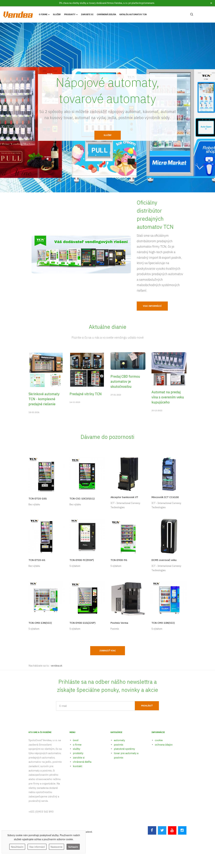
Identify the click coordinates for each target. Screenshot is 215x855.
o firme (77, 744)
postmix (118, 744)
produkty (78, 753)
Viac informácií (152, 306)
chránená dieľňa (82, 761)
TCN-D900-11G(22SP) (83, 622)
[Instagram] (182, 830)
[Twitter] (162, 830)
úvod (75, 740)
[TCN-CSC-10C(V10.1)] (87, 474)
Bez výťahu (34, 504)
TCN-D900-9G (119, 560)
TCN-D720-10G (38, 498)
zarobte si (78, 757)
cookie (159, 740)
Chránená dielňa (106, 14)
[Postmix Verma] (128, 598)
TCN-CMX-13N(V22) (40, 622)
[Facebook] (152, 830)
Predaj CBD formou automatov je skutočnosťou (125, 381)
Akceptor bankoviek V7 (124, 497)
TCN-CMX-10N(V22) (163, 622)
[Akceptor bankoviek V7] (128, 473)
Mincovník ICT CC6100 (165, 497)
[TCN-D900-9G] (128, 535)
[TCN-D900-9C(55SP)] (87, 535)
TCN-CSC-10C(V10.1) (82, 498)
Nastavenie (56, 846)
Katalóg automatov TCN (133, 14)
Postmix (115, 628)
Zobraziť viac (107, 650)
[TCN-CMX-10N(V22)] (169, 598)
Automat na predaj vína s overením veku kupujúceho (168, 397)
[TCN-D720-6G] (46, 535)
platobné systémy (124, 748)
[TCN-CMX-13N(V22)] (46, 598)
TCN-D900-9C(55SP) (82, 560)
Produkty (70, 14)
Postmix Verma (119, 622)
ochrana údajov (164, 744)
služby (76, 748)
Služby (57, 14)
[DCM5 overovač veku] (169, 535)
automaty (119, 740)
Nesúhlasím (17, 846)
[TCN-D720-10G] (46, 474)
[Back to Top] (204, 831)
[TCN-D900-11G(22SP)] (87, 598)
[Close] (211, 3)
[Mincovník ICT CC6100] (169, 473)
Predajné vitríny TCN (86, 394)
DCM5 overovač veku (164, 560)
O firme (43, 14)
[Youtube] (172, 830)
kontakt (77, 766)
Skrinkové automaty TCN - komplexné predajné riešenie (44, 399)
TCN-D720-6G (37, 560)
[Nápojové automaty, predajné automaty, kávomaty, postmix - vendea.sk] (18, 14)
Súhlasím (73, 846)
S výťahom (75, 565)
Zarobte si (87, 14)
